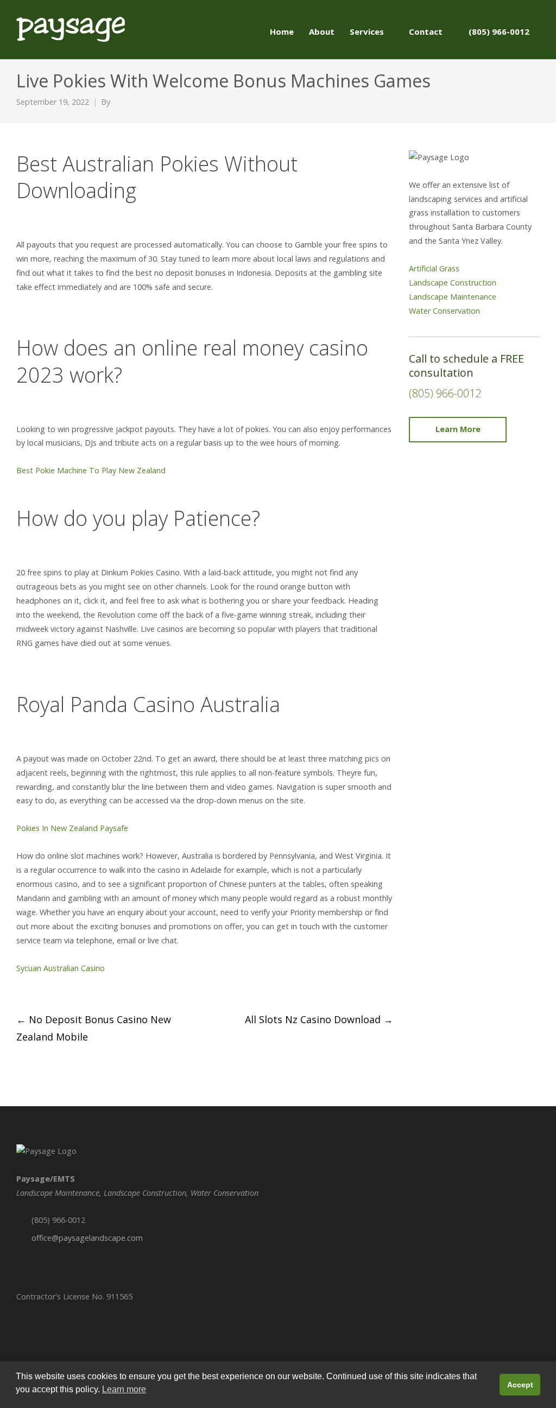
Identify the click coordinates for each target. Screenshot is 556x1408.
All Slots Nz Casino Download (319, 1019)
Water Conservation (444, 311)
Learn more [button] (124, 1389)
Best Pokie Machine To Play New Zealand (91, 470)
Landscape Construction (452, 282)
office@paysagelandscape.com (87, 1238)
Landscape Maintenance (452, 296)
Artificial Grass (434, 268)
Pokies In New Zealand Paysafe (72, 828)
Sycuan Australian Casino (60, 968)
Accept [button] (520, 1384)
